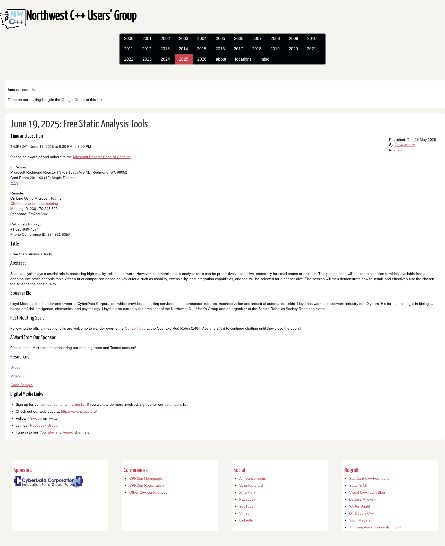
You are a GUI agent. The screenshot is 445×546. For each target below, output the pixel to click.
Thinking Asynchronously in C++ (375, 527)
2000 (128, 38)
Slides (15, 367)
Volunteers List (251, 485)
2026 (202, 59)
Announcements (252, 478)
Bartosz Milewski (362, 499)
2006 (238, 38)
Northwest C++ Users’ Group (81, 16)
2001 (147, 38)
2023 (147, 59)
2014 (183, 49)
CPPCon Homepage (145, 478)
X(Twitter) (247, 492)
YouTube (47, 432)
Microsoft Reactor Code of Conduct (102, 157)
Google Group (73, 99)
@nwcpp (35, 418)
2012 (146, 49)
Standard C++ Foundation (370, 478)
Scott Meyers (360, 520)
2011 (128, 49)
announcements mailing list (63, 404)
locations (243, 59)
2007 (257, 38)
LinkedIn (246, 520)
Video (15, 376)
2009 (293, 38)
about (221, 59)
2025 (183, 59)
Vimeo (68, 432)
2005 (220, 38)
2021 (311, 49)
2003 (183, 38)
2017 (238, 49)
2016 (220, 49)
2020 (293, 49)
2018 (256, 49)
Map (14, 183)
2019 (275, 49)
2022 (128, 59)
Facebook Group (44, 425)
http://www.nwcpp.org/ (79, 411)
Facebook (247, 499)
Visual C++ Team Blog (367, 492)
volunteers (173, 404)
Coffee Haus (135, 328)
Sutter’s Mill (358, 485)
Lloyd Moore (405, 145)
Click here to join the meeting (34, 203)
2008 (275, 38)
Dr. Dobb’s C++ (361, 513)
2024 (165, 59)
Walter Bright (359, 506)
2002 (165, 38)
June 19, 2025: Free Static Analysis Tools (79, 124)
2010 (311, 38)
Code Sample (22, 385)
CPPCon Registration (146, 485)
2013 (165, 49)
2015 (201, 49)
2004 (202, 38)
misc (265, 59)
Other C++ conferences (148, 492)
